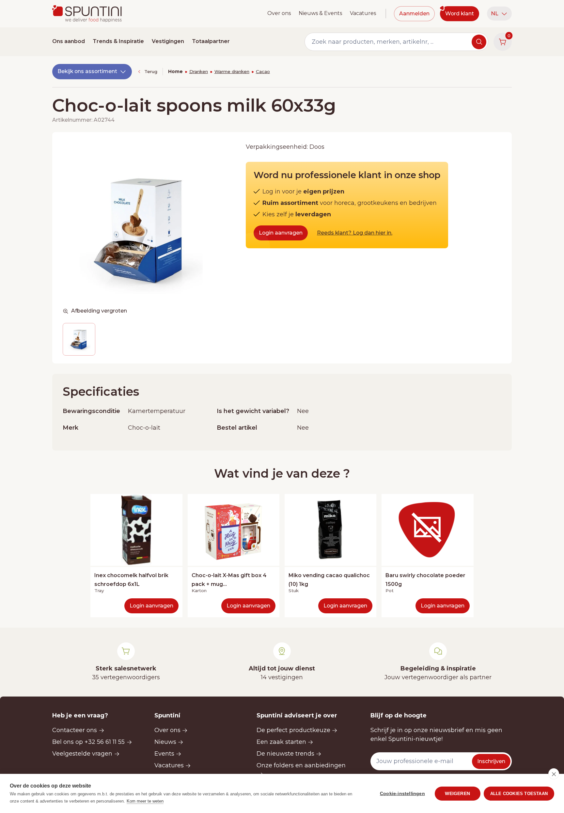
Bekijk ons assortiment (87, 71)
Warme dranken (231, 71)
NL (494, 13)
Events (164, 753)
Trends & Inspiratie (118, 41)
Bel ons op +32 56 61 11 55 (88, 741)
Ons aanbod (68, 41)
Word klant (459, 13)
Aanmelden (414, 13)
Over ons (279, 13)
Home (175, 71)
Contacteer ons (74, 730)
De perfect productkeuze (293, 730)
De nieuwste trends (285, 753)
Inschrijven (491, 761)
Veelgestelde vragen (82, 753)
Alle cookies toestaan (519, 793)
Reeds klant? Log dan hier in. (354, 233)
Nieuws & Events (320, 13)
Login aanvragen (281, 233)
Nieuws (165, 741)
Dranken (198, 71)
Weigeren (457, 793)
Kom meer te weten (145, 801)
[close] (553, 773)
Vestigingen (168, 41)
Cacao (263, 71)
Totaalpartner (211, 41)
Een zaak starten (281, 741)
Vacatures (363, 13)
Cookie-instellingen (402, 793)
